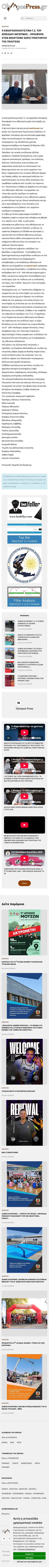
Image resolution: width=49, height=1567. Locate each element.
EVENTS (5, 1489)
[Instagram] (9, 1538)
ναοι (12, 1442)
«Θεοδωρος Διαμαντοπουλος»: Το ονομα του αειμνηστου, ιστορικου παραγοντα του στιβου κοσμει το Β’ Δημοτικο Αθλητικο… (22, 1027)
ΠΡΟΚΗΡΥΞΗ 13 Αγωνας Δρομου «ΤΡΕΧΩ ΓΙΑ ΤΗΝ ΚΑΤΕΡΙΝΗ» (23, 1344)
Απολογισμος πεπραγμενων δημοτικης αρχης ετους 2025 (23, 808)
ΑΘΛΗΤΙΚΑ (23, 1489)
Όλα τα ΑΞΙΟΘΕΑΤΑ (9, 1437)
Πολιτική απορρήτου (26, 1549)
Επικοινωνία (7, 1555)
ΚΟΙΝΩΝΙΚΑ (6, 1493)
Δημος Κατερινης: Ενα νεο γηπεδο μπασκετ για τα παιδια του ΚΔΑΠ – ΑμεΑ (24, 1407)
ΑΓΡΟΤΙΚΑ (13, 1489)
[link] (26, 1549)
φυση (19, 1442)
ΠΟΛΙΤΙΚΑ (6, 1498)
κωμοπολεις (26, 1463)
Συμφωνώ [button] (29, 1554)
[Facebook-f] (4, 1538)
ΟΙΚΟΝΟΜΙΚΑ (18, 1493)
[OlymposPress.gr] (24, 6)
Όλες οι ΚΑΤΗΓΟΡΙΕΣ (10, 1483)
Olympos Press (24, 709)
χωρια (37, 1463)
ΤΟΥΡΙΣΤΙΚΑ (36, 1498)
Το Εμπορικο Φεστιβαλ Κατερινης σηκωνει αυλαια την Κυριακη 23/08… (30, 678)
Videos (24, 883)
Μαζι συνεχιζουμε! (10, 1152)
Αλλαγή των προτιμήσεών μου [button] (29, 1562)
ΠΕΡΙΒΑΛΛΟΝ (38, 1493)
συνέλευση (34, 128)
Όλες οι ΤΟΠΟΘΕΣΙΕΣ (10, 1458)
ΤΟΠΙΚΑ (26, 1498)
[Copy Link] (11, 53)
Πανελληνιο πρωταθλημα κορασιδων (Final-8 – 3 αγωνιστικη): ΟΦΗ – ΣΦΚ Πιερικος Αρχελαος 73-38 (24, 871)
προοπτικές (31, 265)
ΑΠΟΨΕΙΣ (32, 1489)
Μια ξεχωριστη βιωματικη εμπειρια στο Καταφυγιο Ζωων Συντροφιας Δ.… (30, 664)
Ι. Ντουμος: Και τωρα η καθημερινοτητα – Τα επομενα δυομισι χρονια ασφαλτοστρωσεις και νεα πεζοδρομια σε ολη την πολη (23, 778)
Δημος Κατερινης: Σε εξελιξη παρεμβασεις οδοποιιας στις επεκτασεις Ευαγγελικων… (30, 650)
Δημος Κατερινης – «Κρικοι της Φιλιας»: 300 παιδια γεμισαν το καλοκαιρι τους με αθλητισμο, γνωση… (24, 1216)
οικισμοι (5, 1467)
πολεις (15, 1463)
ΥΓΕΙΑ (44, 1498)
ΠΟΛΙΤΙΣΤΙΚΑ (16, 1498)
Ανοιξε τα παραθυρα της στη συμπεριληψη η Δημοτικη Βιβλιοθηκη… (30, 637)
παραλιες (6, 1463)
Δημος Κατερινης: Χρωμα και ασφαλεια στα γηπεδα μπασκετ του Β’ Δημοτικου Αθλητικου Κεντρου (24, 1280)
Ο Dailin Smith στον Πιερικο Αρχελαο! (18, 1091)
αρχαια (4, 1442)
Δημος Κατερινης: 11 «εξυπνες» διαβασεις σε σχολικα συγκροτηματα (31, 623)
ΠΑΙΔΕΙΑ (28, 1493)
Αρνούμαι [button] (29, 1558)
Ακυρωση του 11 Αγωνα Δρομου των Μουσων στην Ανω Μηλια (22, 963)
